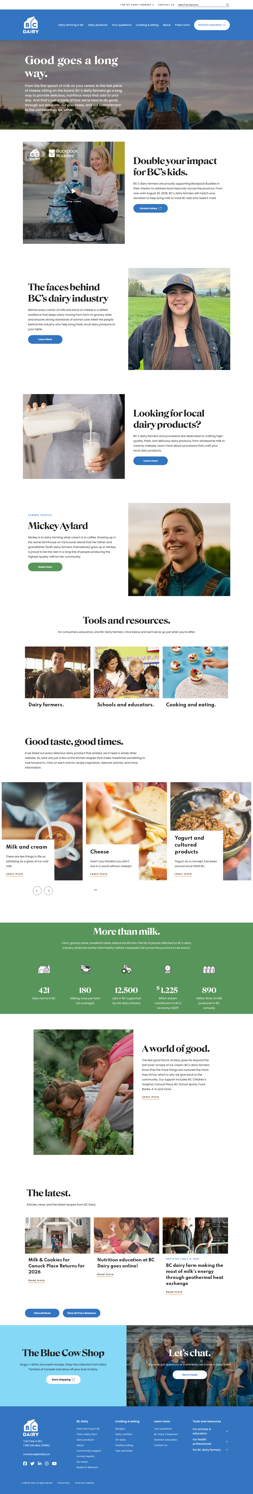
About (167, 25)
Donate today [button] (148, 208)
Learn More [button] (45, 339)
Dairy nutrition (123, 1434)
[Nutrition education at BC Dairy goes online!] (126, 1252)
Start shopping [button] (61, 1379)
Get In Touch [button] (189, 1374)
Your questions (121, 25)
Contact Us (160, 1445)
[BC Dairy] (31, 31)
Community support (89, 1450)
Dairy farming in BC (71, 25)
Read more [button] (45, 567)
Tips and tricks (124, 1450)
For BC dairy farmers (136, 4)
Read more (36, 1280)
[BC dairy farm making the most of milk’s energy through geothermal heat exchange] (195, 1252)
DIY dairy (120, 1439)
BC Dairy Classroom (166, 1434)
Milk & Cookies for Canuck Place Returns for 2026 (56, 1266)
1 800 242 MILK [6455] (36, 1445)
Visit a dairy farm (87, 1434)
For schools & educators (202, 1431)
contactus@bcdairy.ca (36, 1454)
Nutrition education (210, 25)
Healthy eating (124, 1445)
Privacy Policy (64, 1483)
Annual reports (85, 1456)
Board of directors (87, 1467)
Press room (182, 25)
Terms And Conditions (84, 1483)
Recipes (120, 1428)
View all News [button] (42, 1313)
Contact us (166, 4)
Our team (82, 1461)
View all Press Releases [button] (81, 1313)
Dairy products (98, 25)
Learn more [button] (151, 461)
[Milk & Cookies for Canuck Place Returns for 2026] (57, 1252)
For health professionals (202, 1441)
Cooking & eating (147, 25)
